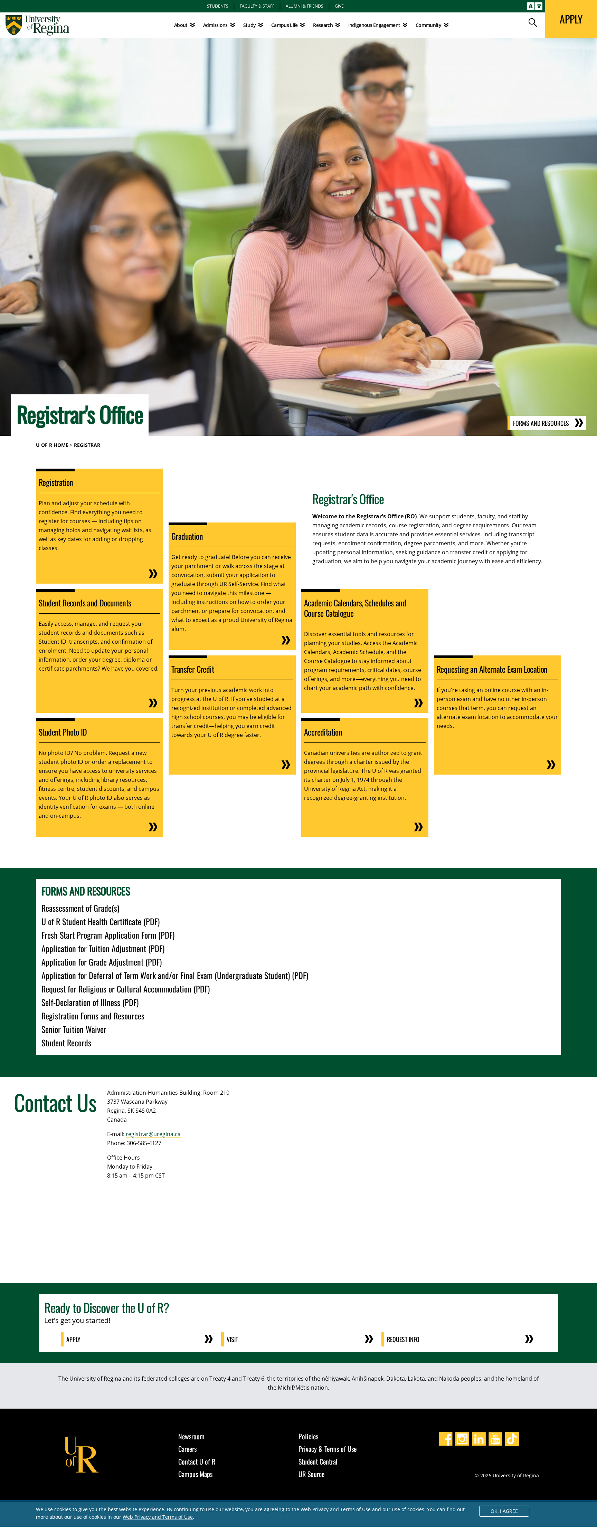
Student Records (66, 1042)
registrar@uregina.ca (153, 1134)
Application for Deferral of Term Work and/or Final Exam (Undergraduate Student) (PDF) (174, 975)
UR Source (311, 1474)
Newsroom (191, 1436)
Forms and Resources (541, 423)
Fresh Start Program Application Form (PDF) (107, 935)
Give (339, 6)
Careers (187, 1448)
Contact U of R (196, 1461)
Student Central (318, 1461)
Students (217, 6)
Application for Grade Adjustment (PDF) (101, 962)
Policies (308, 1436)
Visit (232, 1339)
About (181, 25)
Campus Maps (195, 1474)
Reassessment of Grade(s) (80, 908)
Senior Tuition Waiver (73, 1029)
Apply (73, 1339)
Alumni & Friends (304, 6)
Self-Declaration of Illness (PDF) (90, 1002)
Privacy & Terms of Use (327, 1448)
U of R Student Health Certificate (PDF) (100, 921)
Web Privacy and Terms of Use (158, 1517)
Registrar (87, 445)
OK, (504, 1511)
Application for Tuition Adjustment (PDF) (102, 948)
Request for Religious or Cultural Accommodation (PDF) (125, 988)
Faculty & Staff (257, 6)
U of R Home (52, 445)
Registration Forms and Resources (92, 1015)
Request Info (403, 1339)
